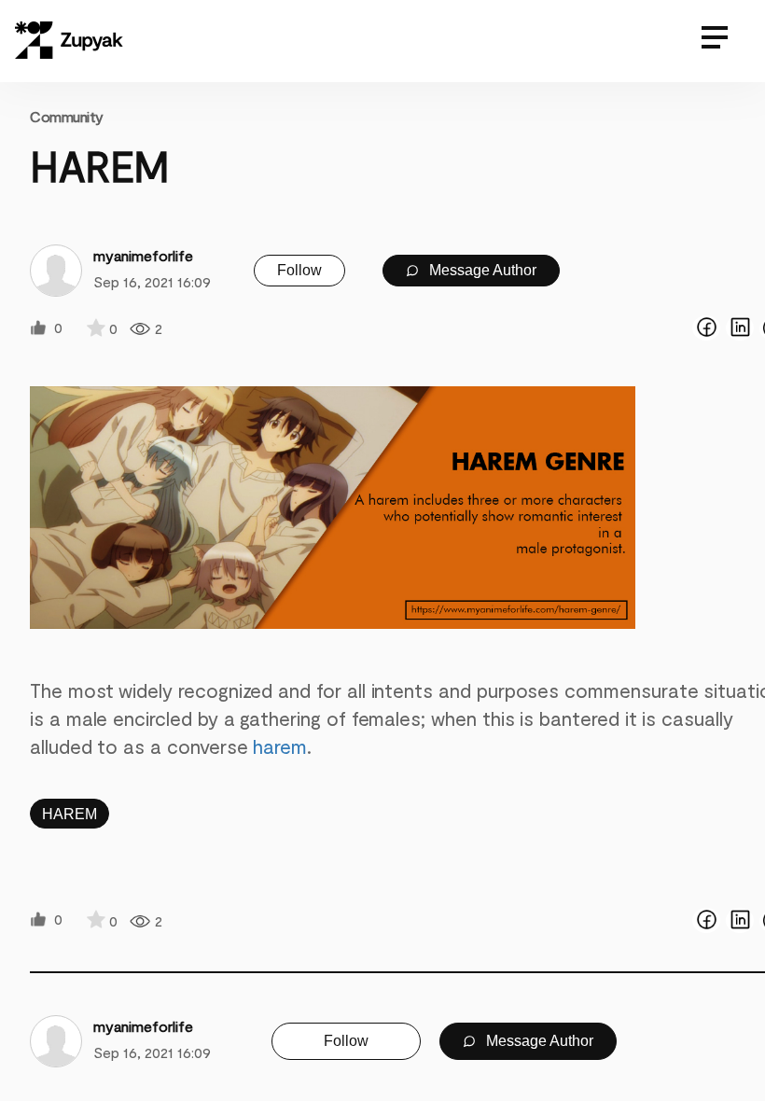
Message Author (480, 270)
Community (67, 116)
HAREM (69, 814)
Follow (299, 270)
